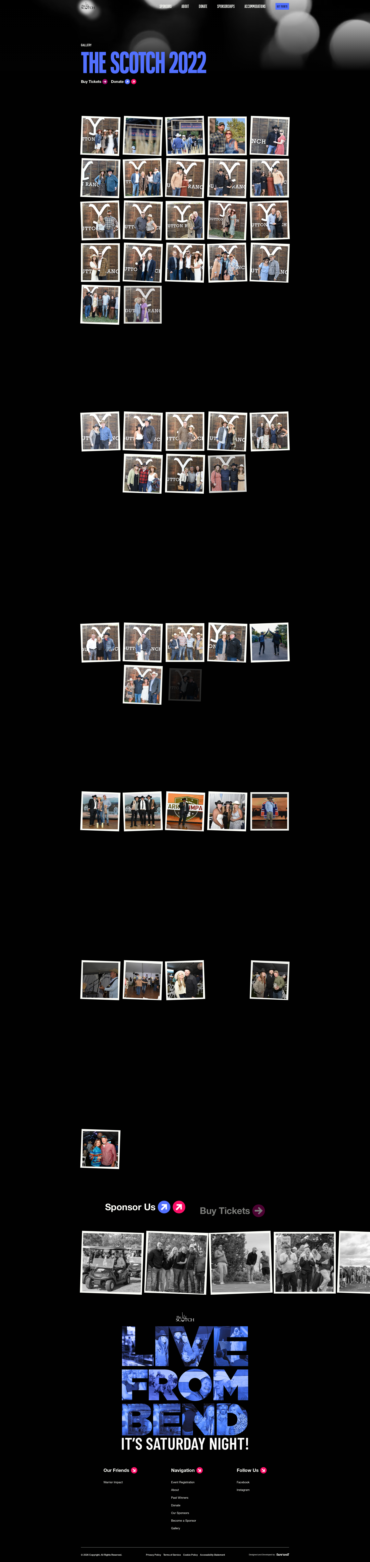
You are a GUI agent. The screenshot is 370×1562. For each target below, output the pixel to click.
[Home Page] (88, 6)
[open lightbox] (100, 136)
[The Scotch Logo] (185, 1318)
